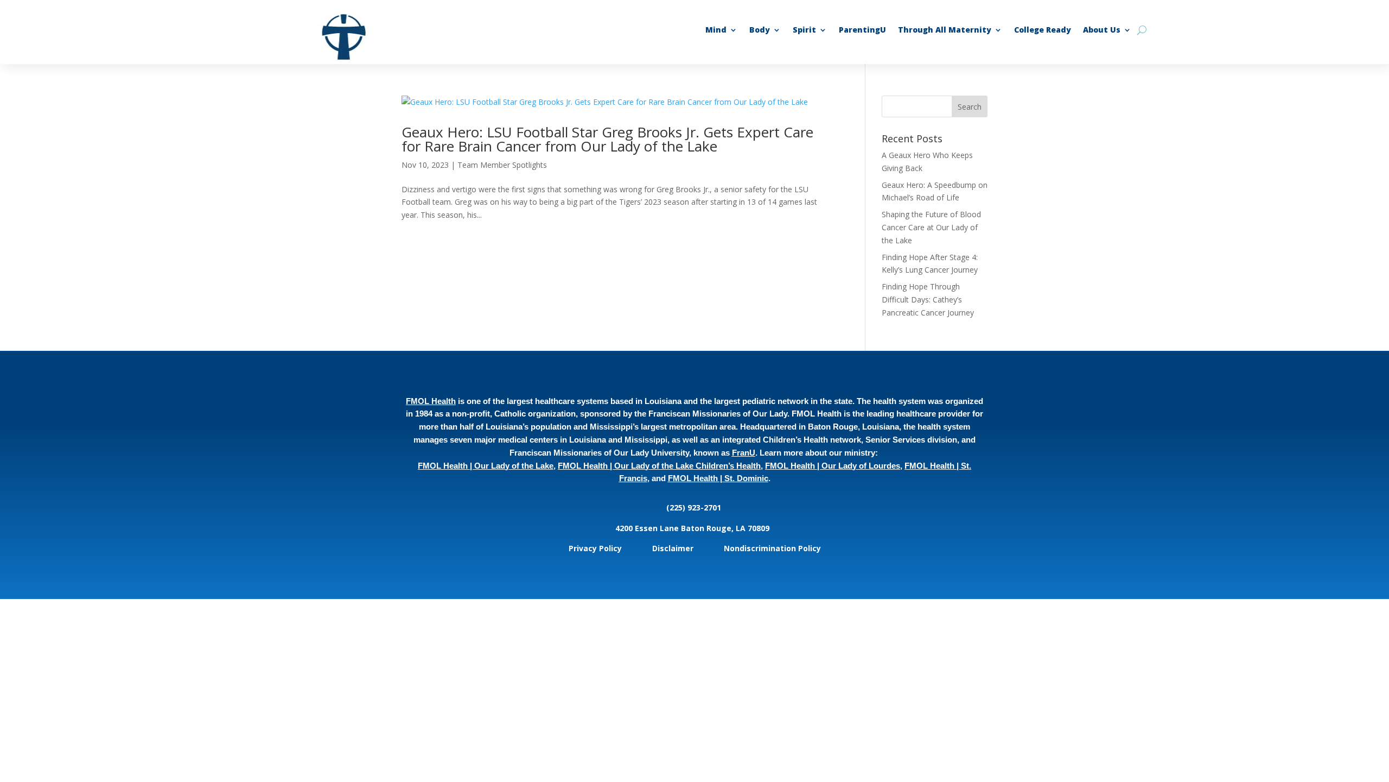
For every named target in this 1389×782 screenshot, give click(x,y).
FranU (743, 452)
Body (759, 30)
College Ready (1042, 30)
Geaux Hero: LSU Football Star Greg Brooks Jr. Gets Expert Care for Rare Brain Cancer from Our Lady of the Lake (607, 139)
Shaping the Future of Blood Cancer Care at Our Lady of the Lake (931, 227)
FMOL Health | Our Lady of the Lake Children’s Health (659, 465)
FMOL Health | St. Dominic (718, 478)
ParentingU (862, 30)
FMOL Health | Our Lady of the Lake (485, 465)
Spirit (804, 30)
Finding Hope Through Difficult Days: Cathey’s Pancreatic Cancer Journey (929, 299)
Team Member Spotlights (502, 165)
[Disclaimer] (694, 548)
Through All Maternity (944, 30)
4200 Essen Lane (648, 528)
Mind (716, 30)
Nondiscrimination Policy (772, 548)
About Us (1101, 30)
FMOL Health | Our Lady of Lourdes (832, 465)
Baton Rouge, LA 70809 (727, 528)
